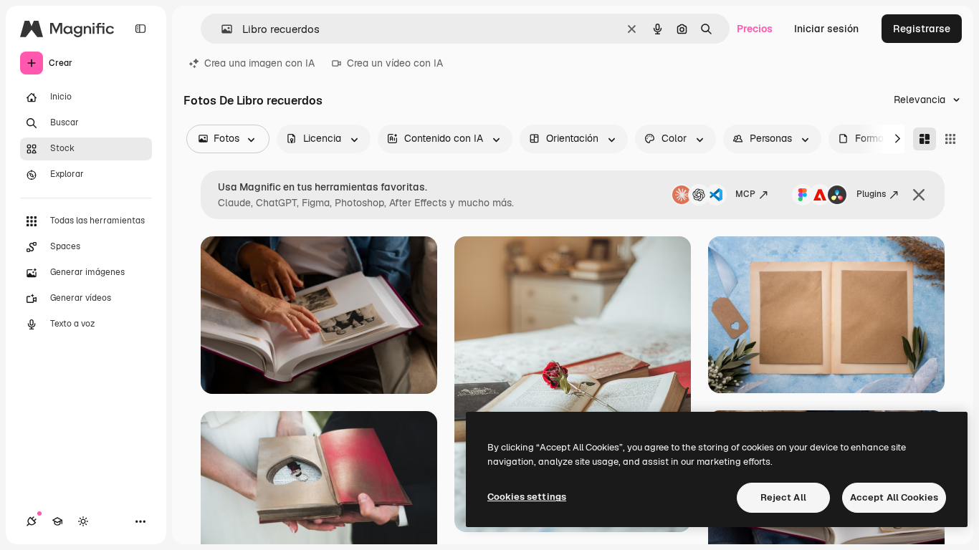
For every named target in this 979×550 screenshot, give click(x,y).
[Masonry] (924, 138)
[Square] (950, 138)
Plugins (871, 194)
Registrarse (921, 28)
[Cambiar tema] (83, 521)
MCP (745, 194)
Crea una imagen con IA (259, 63)
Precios (755, 28)
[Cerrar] (918, 194)
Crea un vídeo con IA (395, 63)
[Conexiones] (31, 521)
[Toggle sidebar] (140, 28)
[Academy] (57, 521)
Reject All (783, 497)
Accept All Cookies (894, 497)
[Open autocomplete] (221, 29)
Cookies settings (526, 497)
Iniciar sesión (826, 28)
